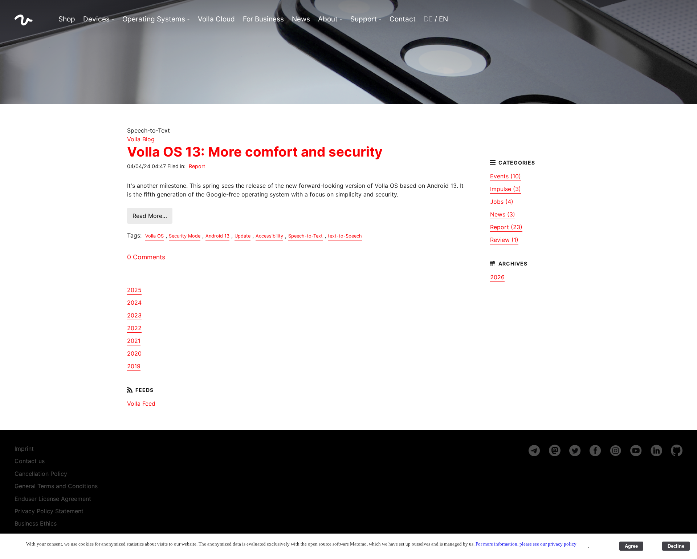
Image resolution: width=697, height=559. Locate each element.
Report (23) (506, 227)
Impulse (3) (505, 189)
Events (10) (505, 176)
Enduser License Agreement (53, 498)
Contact (403, 19)
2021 (133, 340)
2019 (133, 366)
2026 (497, 277)
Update (242, 236)
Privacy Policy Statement (49, 511)
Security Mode (184, 236)
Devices (96, 19)
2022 (134, 328)
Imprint (24, 448)
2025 (134, 289)
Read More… (150, 215)
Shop (66, 19)
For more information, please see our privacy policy (526, 544)
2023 (134, 315)
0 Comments (146, 257)
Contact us (30, 461)
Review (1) (504, 239)
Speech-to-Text (305, 236)
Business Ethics (36, 523)
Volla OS (154, 236)
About (328, 19)
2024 (134, 302)
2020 (134, 353)
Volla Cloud (216, 19)
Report (197, 166)
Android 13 (217, 236)
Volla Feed (141, 403)
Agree (631, 546)
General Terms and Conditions (56, 486)
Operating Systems (153, 19)
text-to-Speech (345, 236)
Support (363, 19)
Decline (676, 546)
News (301, 19)
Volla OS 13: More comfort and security (255, 151)
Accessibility (269, 236)
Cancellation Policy (41, 473)
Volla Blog (141, 139)
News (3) (502, 214)
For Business (263, 19)
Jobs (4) (501, 201)
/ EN (436, 19)
